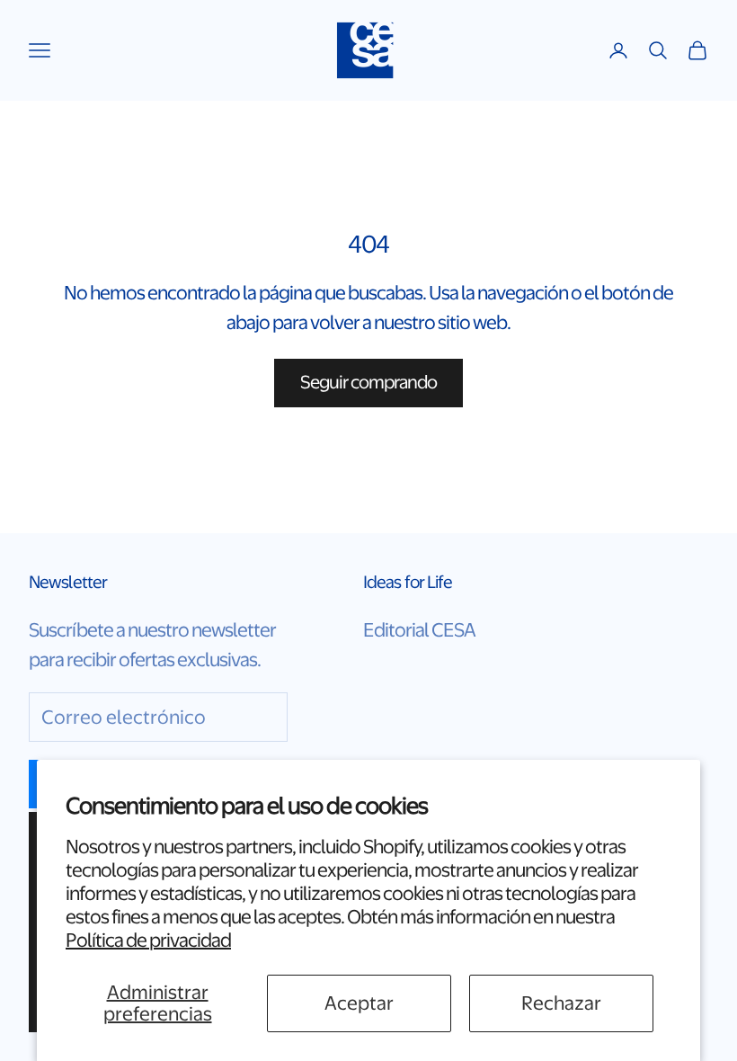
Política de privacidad (148, 940)
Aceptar (359, 1003)
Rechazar (561, 1003)
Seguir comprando (369, 382)
